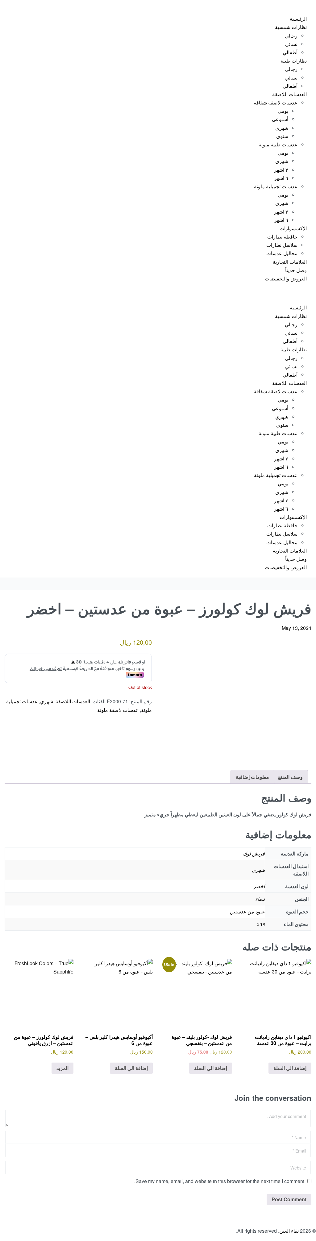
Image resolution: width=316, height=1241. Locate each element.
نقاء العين (289, 1230)
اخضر (259, 886)
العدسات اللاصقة (73, 701)
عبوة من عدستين (247, 911)
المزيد (62, 1068)
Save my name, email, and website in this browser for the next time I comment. (219, 1181)
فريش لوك (254, 853)
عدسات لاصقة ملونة (118, 709)
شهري (46, 701)
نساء (260, 898)
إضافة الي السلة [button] (289, 1068)
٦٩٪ (260, 924)
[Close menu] (315, 293)
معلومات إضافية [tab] (252, 776)
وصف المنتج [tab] (290, 776)
